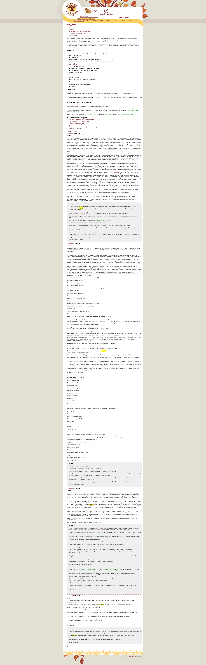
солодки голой (91, 569)
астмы (97, 206)
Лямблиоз (73, 507)
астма (73, 144)
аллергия (77, 196)
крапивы (123, 114)
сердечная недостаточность (80, 213)
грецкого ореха (75, 111)
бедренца (81, 232)
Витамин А (70, 385)
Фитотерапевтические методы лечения (80, 31)
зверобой (96, 114)
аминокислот (120, 477)
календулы (135, 110)
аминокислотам (72, 434)
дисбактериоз (73, 64)
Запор (69, 331)
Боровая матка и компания (77, 123)
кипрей (87, 114)
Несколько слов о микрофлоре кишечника (81, 119)
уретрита (69, 45)
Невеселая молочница (75, 128)
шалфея (118, 114)
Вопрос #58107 (71, 488)
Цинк (68, 380)
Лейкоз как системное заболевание (79, 121)
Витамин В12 (70, 408)
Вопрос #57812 (71, 595)
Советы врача (73, 35)
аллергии (69, 169)
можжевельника (107, 114)
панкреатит (85, 505)
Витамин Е (70, 388)
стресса (109, 316)
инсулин (130, 555)
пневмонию (117, 172)
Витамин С (70, 395)
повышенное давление (100, 194)
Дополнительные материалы (77, 33)
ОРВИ (133, 357)
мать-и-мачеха (114, 569)
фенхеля (105, 569)
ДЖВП (90, 505)
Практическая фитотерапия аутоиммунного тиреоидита (85, 127)
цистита (137, 44)
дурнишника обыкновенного (103, 220)
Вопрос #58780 (71, 133)
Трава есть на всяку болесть (77, 125)
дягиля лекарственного (79, 569)
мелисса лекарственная (108, 570)
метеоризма (74, 501)
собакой (138, 145)
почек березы (127, 110)
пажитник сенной (95, 570)
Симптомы (72, 29)
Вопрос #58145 (71, 243)
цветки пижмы (129, 114)
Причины (71, 28)
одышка (126, 139)
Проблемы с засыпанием (74, 355)
